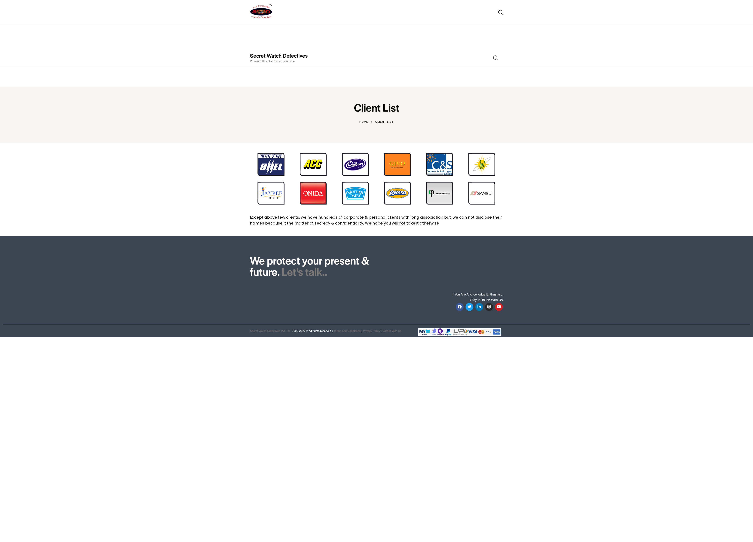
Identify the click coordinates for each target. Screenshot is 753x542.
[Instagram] (489, 307)
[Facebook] (460, 307)
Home (363, 122)
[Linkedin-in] (479, 307)
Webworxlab (271, 336)
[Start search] (500, 12)
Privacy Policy (371, 330)
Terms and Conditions (347, 330)
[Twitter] (469, 307)
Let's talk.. (304, 271)
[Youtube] (499, 307)
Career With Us (391, 330)
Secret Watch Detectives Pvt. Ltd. (270, 330)
